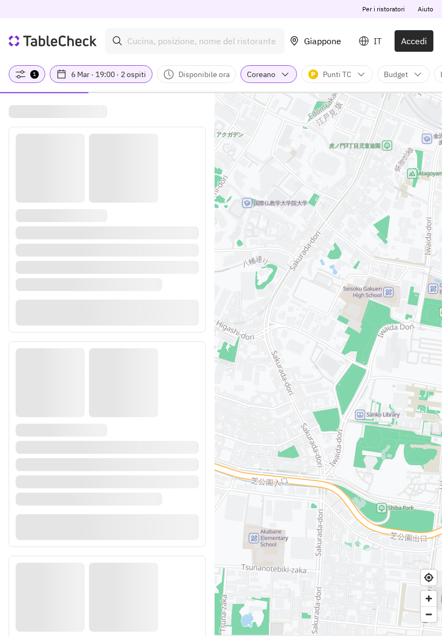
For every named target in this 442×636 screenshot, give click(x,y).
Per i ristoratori (383, 9)
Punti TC (337, 74)
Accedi (414, 41)
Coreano (261, 74)
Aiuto (425, 9)
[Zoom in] (429, 598)
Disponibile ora (204, 74)
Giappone (322, 41)
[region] (328, 364)
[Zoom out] (429, 614)
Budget (396, 74)
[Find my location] (429, 577)
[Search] (117, 41)
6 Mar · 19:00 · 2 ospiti (108, 74)
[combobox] (195, 41)
